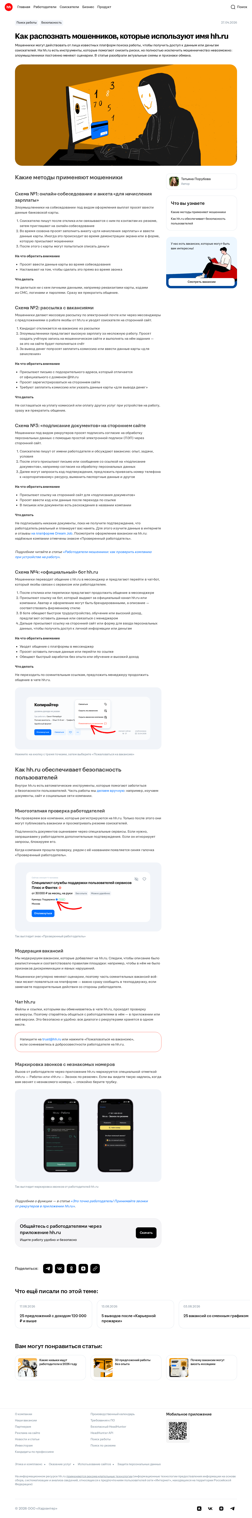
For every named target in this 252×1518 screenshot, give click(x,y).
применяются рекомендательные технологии (99, 1476)
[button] (239, 7)
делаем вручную (110, 790)
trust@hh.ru (51, 1039)
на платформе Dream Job (52, 533)
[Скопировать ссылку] (83, 1268)
